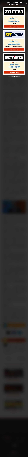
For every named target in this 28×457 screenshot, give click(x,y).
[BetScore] (14, 34)
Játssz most (14, 27)
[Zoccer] (14, 11)
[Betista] (14, 57)
